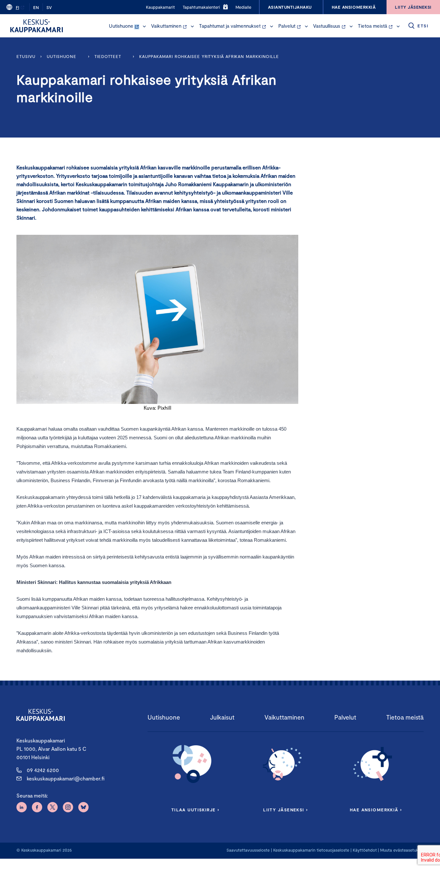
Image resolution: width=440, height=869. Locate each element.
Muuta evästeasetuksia (402, 850)
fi (17, 7)
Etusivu (25, 56)
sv (49, 7)
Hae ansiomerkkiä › (376, 809)
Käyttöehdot (365, 850)
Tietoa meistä (372, 26)
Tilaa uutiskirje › (195, 809)
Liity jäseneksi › (285, 809)
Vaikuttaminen (166, 26)
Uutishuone (121, 26)
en (36, 7)
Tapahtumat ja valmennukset (230, 26)
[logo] (36, 25)
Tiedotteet (107, 56)
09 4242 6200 (43, 770)
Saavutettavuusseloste (248, 850)
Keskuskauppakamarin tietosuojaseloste (310, 850)
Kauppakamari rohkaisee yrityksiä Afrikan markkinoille (209, 56)
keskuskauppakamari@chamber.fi (65, 778)
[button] (144, 26)
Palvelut (286, 26)
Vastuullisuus (326, 26)
